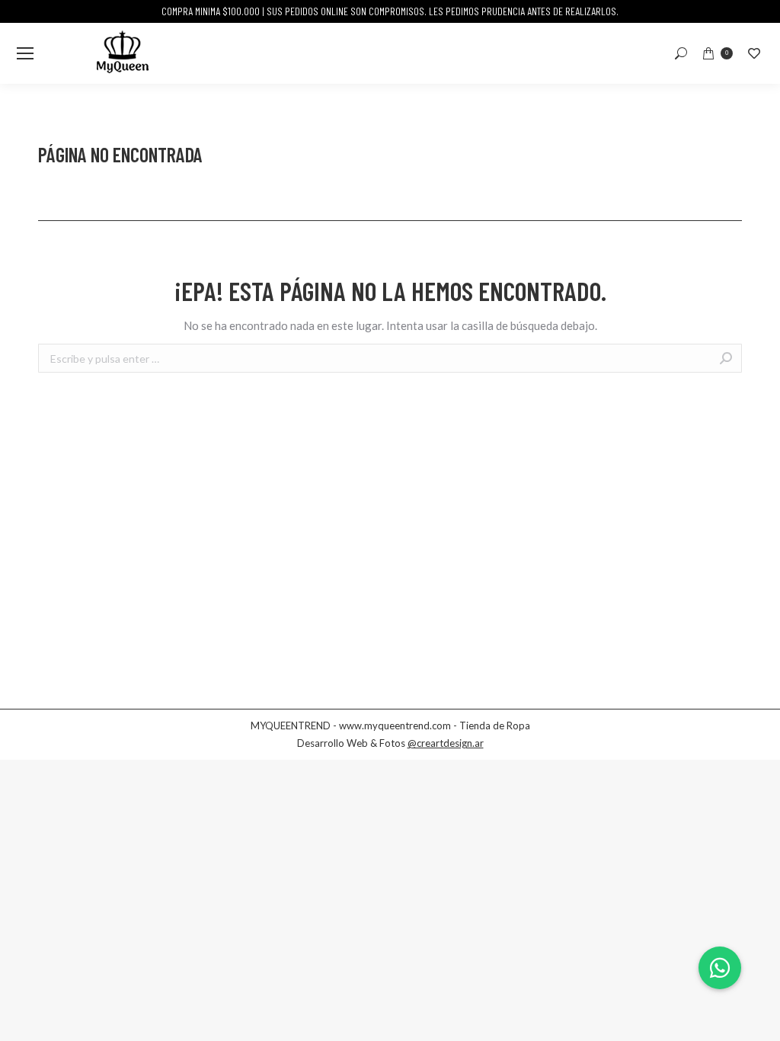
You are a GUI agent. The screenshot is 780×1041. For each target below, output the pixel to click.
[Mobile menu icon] (25, 53)
